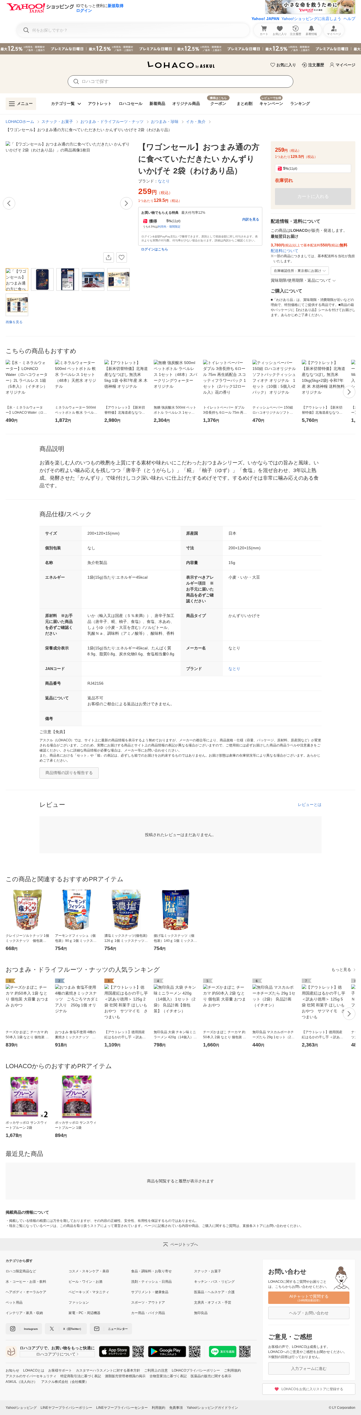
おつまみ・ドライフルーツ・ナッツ (112, 121)
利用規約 (158, 1407)
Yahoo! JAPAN (265, 18)
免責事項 (176, 1407)
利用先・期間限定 (169, 226)
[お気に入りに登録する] (121, 257)
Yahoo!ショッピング (21, 1407)
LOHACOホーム (20, 121)
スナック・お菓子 (57, 121)
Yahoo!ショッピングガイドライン (212, 1407)
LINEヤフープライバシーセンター (122, 1407)
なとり (234, 668)
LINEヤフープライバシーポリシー (66, 1407)
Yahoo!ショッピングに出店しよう (311, 18)
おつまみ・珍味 (165, 121)
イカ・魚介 (196, 121)
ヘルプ (349, 18)
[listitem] (37, 1271)
